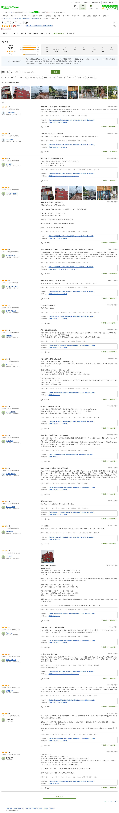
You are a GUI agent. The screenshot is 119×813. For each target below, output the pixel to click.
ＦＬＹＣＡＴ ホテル (14, 22)
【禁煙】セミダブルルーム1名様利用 (58, 122)
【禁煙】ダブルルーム (54, 395)
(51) (33, 33)
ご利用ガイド (78, 2)
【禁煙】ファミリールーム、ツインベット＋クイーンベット (64, 176)
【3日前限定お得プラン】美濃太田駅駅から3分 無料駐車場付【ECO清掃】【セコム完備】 (72, 120)
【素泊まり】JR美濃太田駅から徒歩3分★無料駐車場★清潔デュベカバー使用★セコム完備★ (72, 345)
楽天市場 (105, 2)
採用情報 (39, 808)
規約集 (46, 808)
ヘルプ (71, 2)
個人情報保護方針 (19, 808)
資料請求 (52, 808)
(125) (58, 33)
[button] (6, 92)
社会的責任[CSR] (31, 808)
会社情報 (9, 808)
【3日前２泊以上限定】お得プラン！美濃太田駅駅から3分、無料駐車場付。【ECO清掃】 (71, 236)
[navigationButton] (114, 92)
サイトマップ (87, 2)
